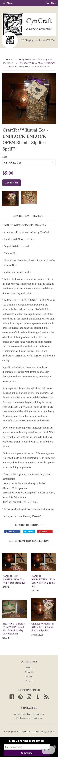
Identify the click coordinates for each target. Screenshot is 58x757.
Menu (9, 3)
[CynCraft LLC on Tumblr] (37, 696)
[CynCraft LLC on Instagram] (29, 696)
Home (9, 59)
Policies (29, 676)
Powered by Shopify (44, 731)
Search (29, 667)
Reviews (38, 215)
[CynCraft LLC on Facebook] (11, 696)
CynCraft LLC (28, 731)
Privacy (29, 680)
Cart (53, 3)
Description (21, 216)
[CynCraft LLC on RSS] (46, 696)
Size (4, 156)
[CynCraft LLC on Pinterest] (20, 696)
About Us (29, 671)
